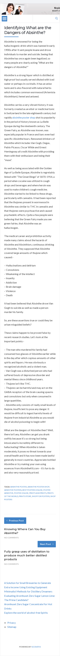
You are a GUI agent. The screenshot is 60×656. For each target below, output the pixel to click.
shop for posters (41, 496)
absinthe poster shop (23, 117)
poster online (21, 493)
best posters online (32, 490)
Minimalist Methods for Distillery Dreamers (28, 591)
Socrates (36, 647)
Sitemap (11, 626)
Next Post (45, 544)
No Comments (11, 537)
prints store (25, 496)
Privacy (11, 622)
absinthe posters (13, 490)
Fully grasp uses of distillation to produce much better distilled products (26, 555)
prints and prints (37, 493)
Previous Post (16, 520)
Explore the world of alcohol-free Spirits (26, 612)
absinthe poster (18, 487)
